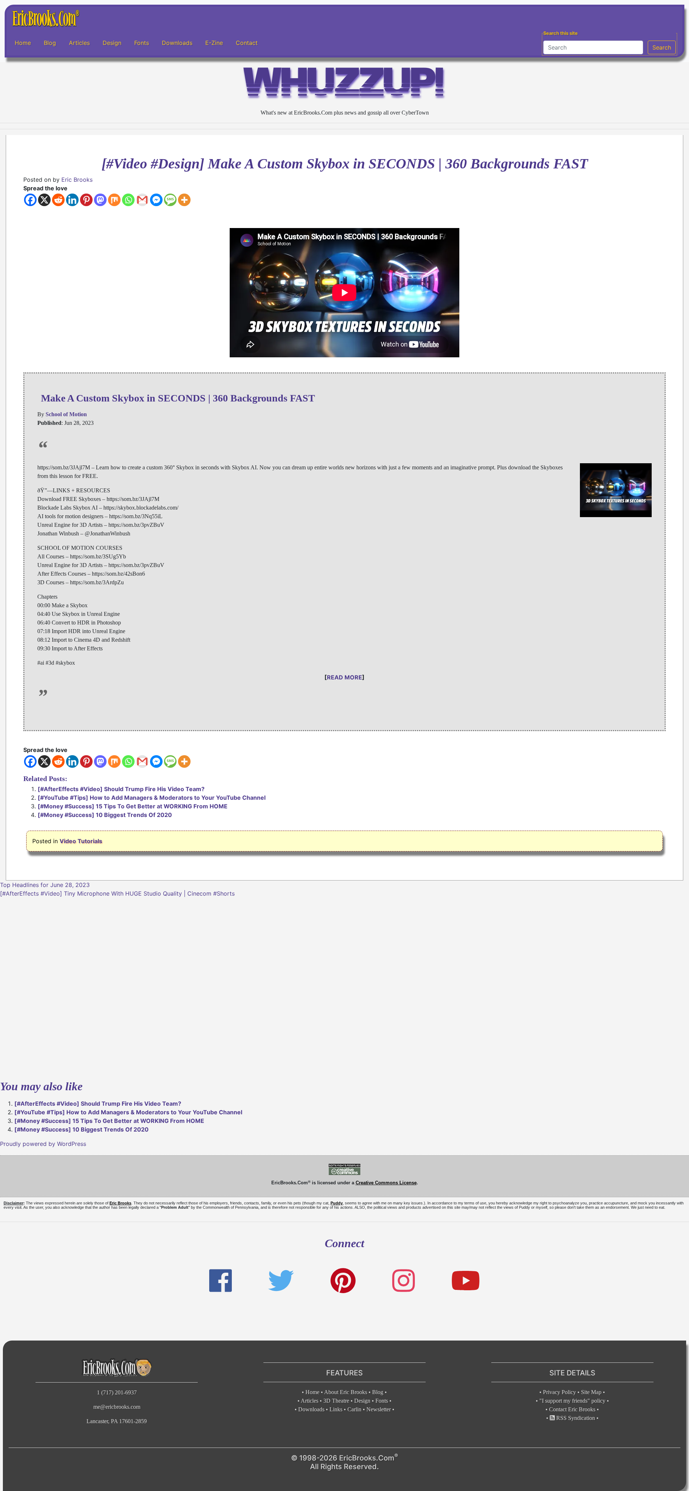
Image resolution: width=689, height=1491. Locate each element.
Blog (50, 42)
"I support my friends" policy (572, 1401)
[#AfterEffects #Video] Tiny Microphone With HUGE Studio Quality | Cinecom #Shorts (117, 893)
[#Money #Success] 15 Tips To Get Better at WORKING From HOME (133, 806)
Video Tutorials (81, 841)
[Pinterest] (86, 200)
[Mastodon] (100, 200)
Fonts (141, 42)
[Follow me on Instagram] (403, 1281)
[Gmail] (142, 200)
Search (661, 47)
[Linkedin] (72, 200)
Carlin (354, 1409)
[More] (184, 200)
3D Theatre (336, 1401)
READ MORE (344, 677)
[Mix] (114, 200)
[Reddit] (58, 200)
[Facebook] (30, 200)
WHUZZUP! (344, 85)
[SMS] (170, 200)
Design (112, 42)
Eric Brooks (77, 179)
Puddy (337, 1203)
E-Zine (214, 42)
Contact (247, 42)
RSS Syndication (575, 1418)
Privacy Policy (559, 1392)
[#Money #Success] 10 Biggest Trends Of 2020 (105, 814)
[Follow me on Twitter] (281, 1281)
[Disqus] (344, 987)
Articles (79, 42)
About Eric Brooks (345, 1392)
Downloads (177, 42)
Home (23, 42)
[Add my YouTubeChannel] (465, 1281)
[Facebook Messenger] (156, 200)
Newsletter (378, 1409)
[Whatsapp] (128, 200)
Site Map (591, 1392)
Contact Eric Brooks (572, 1409)
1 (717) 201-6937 (117, 1392)
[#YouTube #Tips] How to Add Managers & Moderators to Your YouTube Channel (152, 797)
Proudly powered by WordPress (43, 1143)
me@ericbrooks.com (116, 1407)
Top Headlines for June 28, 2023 (45, 884)
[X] (44, 200)
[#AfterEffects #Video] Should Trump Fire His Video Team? (121, 789)
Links (335, 1409)
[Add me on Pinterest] (343, 1281)
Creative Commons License (386, 1182)
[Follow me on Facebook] (220, 1281)
